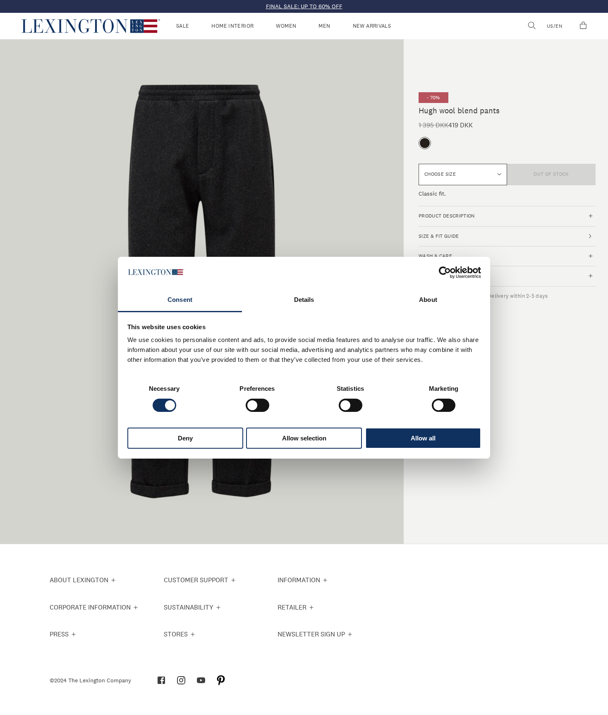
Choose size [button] (440, 174)
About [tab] (428, 299)
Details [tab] (304, 299)
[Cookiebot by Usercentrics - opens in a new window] (445, 272)
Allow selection (304, 438)
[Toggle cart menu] (583, 26)
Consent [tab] (180, 299)
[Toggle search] (531, 26)
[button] (91, 26)
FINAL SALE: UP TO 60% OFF (304, 6)
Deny (185, 438)
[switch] (257, 405)
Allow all (423, 438)
